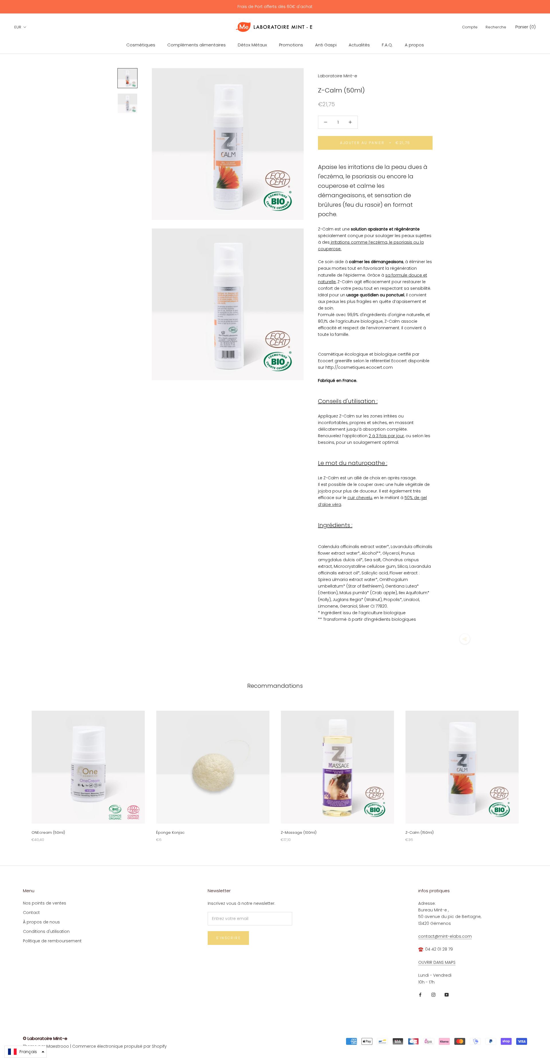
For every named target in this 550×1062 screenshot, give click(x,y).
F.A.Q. (387, 45)
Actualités (359, 45)
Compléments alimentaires (196, 45)
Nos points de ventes (44, 903)
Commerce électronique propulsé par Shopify (119, 1046)
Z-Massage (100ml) (299, 832)
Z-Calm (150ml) (419, 832)
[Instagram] (433, 994)
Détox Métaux (252, 45)
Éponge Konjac (170, 832)
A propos (414, 45)
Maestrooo (57, 1046)
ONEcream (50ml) (48, 832)
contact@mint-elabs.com (445, 936)
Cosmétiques (140, 45)
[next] (532, 770)
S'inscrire (228, 937)
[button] (25, 1052)
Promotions (291, 45)
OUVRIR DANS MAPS (436, 962)
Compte (470, 27)
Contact (31, 912)
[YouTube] (447, 994)
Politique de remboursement (52, 941)
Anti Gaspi (326, 45)
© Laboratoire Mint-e (45, 1038)
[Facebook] (420, 994)
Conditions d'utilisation (46, 931)
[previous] (17, 770)
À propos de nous (41, 922)
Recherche (496, 27)
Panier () (525, 27)
